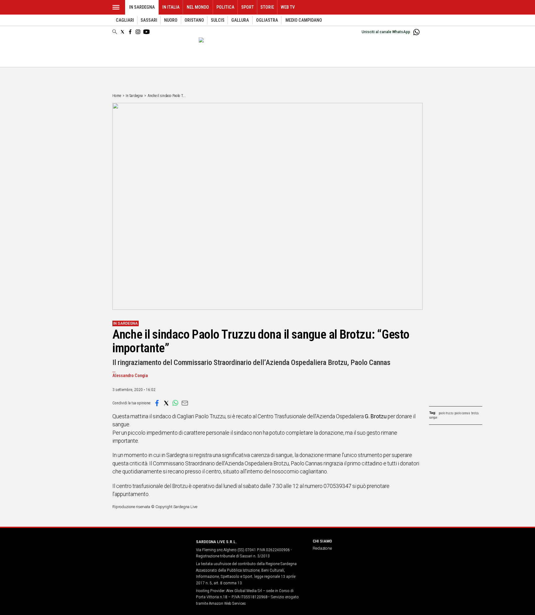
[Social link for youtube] (146, 31)
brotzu (475, 413)
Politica (225, 7)
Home (116, 96)
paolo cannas (462, 413)
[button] (157, 403)
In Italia (171, 7)
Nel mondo (198, 7)
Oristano (194, 20)
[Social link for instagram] (138, 31)
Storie (267, 7)
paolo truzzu (446, 413)
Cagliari (125, 20)
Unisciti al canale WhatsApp (386, 32)
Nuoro (170, 20)
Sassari (149, 20)
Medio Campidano (303, 20)
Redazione (322, 548)
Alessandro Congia (130, 375)
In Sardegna (142, 7)
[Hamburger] (116, 7)
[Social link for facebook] (130, 31)
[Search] (114, 32)
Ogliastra (267, 20)
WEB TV (288, 7)
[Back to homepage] (150, 553)
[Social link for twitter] (122, 31)
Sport (247, 7)
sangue (433, 417)
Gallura (240, 20)
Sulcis (217, 20)
